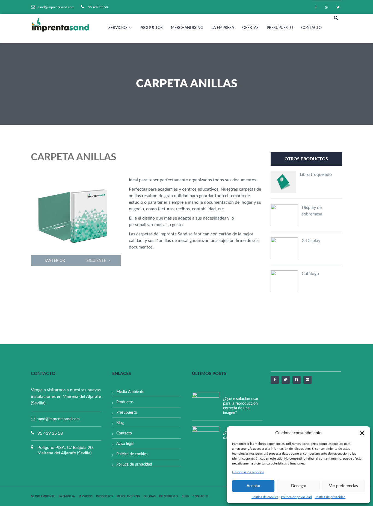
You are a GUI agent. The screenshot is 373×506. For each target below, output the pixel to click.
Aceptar (253, 486)
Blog (120, 423)
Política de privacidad (296, 497)
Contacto (311, 28)
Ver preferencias (343, 486)
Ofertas (250, 28)
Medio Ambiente (130, 392)
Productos (151, 28)
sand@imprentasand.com (58, 419)
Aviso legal (125, 444)
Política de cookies (264, 497)
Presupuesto (280, 28)
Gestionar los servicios (248, 472)
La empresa (222, 28)
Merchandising (187, 28)
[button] (362, 433)
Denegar (298, 486)
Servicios (118, 28)
